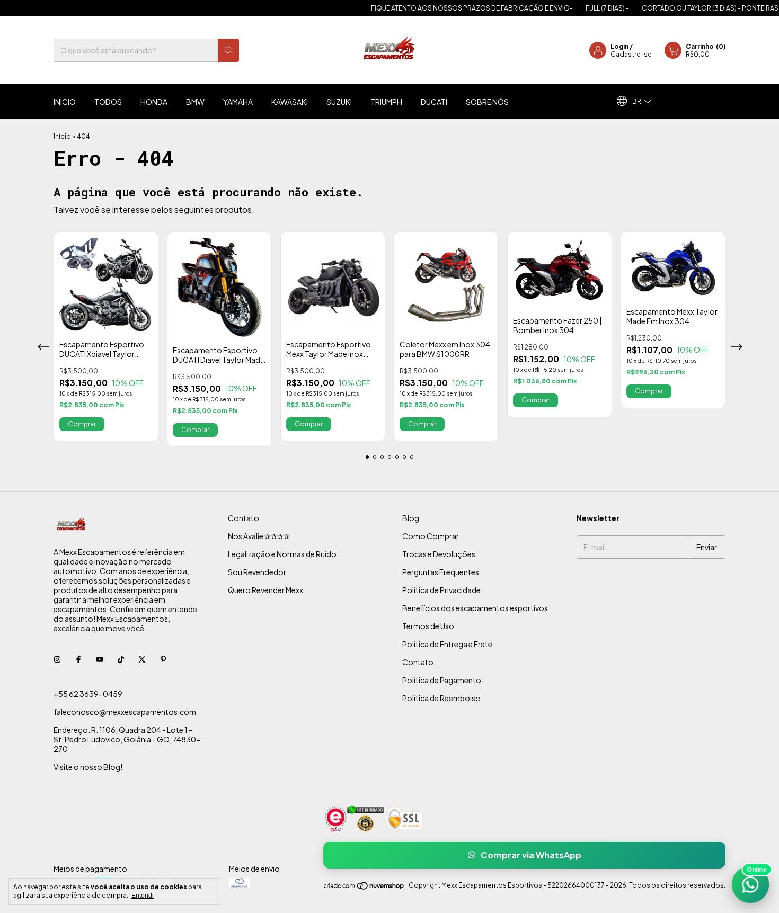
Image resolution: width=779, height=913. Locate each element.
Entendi (142, 895)
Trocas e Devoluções (438, 554)
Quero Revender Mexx (265, 590)
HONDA (153, 101)
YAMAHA (238, 101)
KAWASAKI (289, 101)
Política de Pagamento (441, 680)
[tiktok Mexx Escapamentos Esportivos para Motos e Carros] (121, 659)
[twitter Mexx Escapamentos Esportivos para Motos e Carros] (142, 659)
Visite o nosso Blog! (88, 767)
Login (619, 46)
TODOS (108, 101)
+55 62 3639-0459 (88, 694)
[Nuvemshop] (364, 888)
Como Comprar (430, 536)
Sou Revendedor (257, 572)
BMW (195, 101)
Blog (410, 518)
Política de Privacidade (441, 590)
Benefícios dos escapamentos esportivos (475, 608)
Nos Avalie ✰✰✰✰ (259, 536)
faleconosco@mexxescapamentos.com (125, 712)
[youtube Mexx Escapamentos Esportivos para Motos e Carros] (99, 659)
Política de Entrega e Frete (447, 644)
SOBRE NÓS (487, 101)
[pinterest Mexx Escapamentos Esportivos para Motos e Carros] (163, 659)
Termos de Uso (428, 626)
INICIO (65, 101)
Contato (243, 518)
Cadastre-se (631, 54)
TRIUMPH (386, 101)
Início (62, 136)
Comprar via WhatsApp (531, 855)
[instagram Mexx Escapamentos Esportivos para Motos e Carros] (57, 659)
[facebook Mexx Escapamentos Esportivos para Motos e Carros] (78, 659)
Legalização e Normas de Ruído (282, 554)
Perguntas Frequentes (440, 572)
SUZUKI (339, 101)
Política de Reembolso (441, 698)
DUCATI (434, 101)
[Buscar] (228, 50)
